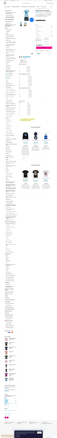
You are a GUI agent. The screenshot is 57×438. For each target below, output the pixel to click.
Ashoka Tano (8, 137)
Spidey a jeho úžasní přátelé (10, 92)
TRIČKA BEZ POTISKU (9, 21)
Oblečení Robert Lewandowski (10, 38)
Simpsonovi (7, 78)
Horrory (7, 171)
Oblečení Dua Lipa (8, 250)
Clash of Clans (8, 272)
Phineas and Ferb (8, 125)
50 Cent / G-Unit (8, 230)
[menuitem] (7, 6)
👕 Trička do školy (8, 322)
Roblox (7, 255)
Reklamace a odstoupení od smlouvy (23, 429)
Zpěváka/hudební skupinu (8, 403)
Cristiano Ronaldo (8, 29)
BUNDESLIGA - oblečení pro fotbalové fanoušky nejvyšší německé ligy (10, 55)
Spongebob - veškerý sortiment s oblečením (11, 106)
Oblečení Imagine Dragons (10, 252)
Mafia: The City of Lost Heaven (10, 275)
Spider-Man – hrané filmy (9, 96)
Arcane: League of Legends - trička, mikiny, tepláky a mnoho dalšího (10, 191)
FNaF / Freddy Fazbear (9, 273)
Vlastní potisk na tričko (9, 15)
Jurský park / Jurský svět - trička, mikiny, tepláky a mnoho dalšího (11, 188)
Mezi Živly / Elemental (9, 142)
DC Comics (7, 180)
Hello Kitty (7, 169)
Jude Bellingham (8, 65)
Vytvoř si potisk (8, 10)
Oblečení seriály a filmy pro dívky (11, 161)
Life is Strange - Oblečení (10, 279)
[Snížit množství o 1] (47, 45)
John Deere (7, 297)
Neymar (7, 33)
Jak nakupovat (6, 0)
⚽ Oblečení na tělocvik (9, 327)
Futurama (7, 153)
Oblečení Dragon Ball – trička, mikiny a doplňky (10, 209)
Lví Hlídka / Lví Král (9, 121)
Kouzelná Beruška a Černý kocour (11, 107)
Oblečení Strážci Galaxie (9, 89)
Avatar (7, 80)
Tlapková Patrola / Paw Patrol (10, 111)
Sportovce (6, 401)
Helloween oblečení (9, 307)
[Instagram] (8, 417)
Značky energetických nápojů (9, 289)
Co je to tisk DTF (14, 429)
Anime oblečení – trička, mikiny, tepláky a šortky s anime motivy (11, 205)
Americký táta (8, 146)
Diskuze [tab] (39, 53)
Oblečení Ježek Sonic (9, 101)
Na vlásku (7, 123)
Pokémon (7, 82)
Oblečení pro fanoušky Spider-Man (11, 90)
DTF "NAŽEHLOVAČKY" (10, 309)
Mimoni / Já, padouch (9, 176)
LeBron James (8, 284)
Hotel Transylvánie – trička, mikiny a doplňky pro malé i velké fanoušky (11, 217)
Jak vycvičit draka (8, 155)
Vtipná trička (7, 301)
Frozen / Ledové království (10, 109)
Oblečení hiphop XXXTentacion (10, 227)
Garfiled (7, 159)
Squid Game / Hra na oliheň (10, 193)
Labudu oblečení (8, 305)
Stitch (7, 168)
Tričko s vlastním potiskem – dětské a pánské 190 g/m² (10, 17)
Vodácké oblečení (8, 311)
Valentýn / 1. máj (8, 293)
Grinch (7, 178)
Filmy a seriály (8, 76)
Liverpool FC (8, 47)
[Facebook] (5, 417)
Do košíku (44, 47)
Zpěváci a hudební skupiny (10, 221)
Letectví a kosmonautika (10, 299)
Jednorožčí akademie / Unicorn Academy (10, 163)
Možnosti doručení (38, 40)
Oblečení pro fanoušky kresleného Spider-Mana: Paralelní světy (11, 95)
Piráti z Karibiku (8, 150)
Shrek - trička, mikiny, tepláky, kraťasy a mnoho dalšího (10, 182)
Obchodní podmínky (12, 0)
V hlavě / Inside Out (9, 151)
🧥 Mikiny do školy (9, 324)
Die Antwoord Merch (9, 232)
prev (19, 145)
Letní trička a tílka (8, 318)
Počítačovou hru (7, 399)
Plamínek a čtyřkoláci (9, 132)
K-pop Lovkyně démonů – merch (11, 211)
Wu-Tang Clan (8, 228)
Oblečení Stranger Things (10, 85)
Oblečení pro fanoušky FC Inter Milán (10, 52)
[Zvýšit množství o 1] (51, 45)
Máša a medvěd (8, 128)
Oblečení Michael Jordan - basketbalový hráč (10, 287)
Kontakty (30, 429)
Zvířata (6, 295)
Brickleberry (8, 148)
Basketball (7, 282)
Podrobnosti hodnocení (48, 12)
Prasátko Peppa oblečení (9, 133)
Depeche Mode (8, 235)
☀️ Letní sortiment (8, 317)
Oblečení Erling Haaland (9, 60)
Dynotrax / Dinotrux (9, 130)
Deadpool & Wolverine (9, 100)
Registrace (50, 0)
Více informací (24, 433)
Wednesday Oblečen (9, 203)
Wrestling (7, 313)
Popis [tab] (32, 53)
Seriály (6, 397)
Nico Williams (8, 69)
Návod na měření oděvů (35, 429)
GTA (6, 262)
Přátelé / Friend (8, 140)
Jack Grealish (8, 62)
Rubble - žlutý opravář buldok (10, 113)
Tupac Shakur (8, 225)
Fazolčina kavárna (8, 126)
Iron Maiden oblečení (9, 242)
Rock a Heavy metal (9, 234)
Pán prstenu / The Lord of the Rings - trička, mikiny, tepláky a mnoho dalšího (11, 185)
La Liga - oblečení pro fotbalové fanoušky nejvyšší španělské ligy (11, 42)
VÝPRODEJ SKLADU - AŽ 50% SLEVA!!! (10, 25)
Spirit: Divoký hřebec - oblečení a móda (11, 197)
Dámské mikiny (8, 23)
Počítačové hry (8, 254)
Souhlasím (39, 432)
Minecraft (7, 257)
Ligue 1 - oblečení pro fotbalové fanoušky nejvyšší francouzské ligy (11, 58)
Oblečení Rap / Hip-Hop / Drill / (11, 223)
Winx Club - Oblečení (9, 195)
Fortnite (7, 259)
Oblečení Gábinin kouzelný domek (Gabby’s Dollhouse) (11, 166)
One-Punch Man (8, 207)
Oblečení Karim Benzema (10, 36)
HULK (7, 98)
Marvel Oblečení (8, 87)
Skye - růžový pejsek (9, 116)
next (52, 145)
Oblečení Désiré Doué (9, 73)
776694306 (8, 413)
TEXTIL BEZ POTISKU (9, 19)
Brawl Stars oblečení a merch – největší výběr (10, 265)
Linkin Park (7, 239)
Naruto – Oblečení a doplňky (10, 213)
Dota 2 (7, 270)
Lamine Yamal (8, 67)
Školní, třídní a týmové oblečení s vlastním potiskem (11, 13)
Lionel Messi (8, 31)
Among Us (7, 268)
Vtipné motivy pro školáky (10, 303)
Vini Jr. (7, 63)
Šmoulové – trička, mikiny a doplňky (10, 157)
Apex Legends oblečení (9, 277)
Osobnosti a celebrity (9, 292)
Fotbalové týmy (8, 40)
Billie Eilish (7, 248)
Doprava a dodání (42, 429)
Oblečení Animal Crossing (10, 280)
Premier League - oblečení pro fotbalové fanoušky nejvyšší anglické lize (10, 45)
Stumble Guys (8, 261)
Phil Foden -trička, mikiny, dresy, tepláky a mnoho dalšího (11, 71)
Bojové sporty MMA (9, 315)
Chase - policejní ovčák (9, 114)
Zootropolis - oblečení (9, 220)
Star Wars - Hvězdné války (10, 135)
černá (24, 157)
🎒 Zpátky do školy (9, 320)
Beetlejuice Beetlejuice (9, 173)
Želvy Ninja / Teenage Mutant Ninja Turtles (11, 144)
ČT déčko (7, 118)
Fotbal (6, 28)
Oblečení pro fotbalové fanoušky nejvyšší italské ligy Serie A (11, 50)
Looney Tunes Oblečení (9, 201)
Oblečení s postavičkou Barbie (10, 103)
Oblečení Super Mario (9, 83)
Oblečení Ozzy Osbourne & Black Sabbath (11, 245)
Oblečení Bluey (8, 199)
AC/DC (7, 237)
